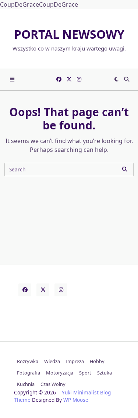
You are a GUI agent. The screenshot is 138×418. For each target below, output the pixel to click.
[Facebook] (58, 79)
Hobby (97, 361)
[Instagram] (79, 79)
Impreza (75, 361)
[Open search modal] (126, 79)
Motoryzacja (59, 372)
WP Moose (75, 399)
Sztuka (104, 372)
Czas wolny (53, 384)
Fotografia (28, 372)
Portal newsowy (69, 34)
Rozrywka (27, 361)
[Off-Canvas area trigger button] (12, 79)
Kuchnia (26, 384)
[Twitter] (69, 79)
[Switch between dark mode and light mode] (116, 79)
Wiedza (52, 361)
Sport (85, 372)
